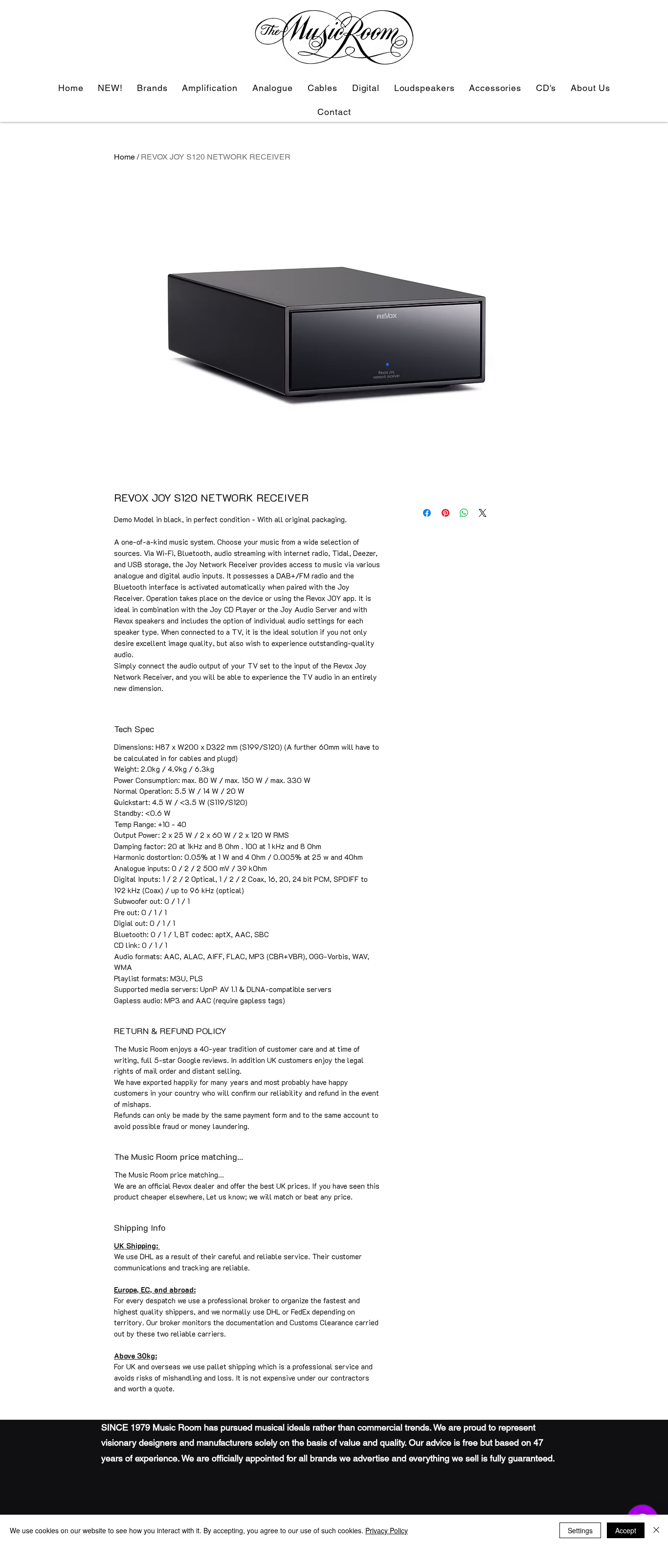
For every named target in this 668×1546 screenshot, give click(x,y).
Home (124, 157)
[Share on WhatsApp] (464, 513)
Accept (625, 1530)
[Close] (656, 1530)
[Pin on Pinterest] (445, 513)
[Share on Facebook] (427, 513)
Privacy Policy (386, 1530)
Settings (580, 1530)
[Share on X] (483, 513)
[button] (210, 88)
